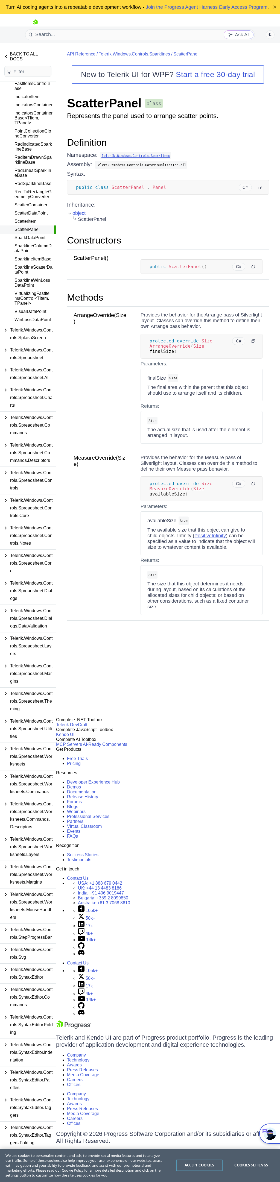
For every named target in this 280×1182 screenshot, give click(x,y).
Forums (74, 801)
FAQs (72, 836)
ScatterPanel (27, 229)
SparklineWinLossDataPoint (32, 283)
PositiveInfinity (210, 535)
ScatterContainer (30, 205)
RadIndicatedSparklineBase (33, 146)
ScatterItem (25, 221)
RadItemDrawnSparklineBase (33, 160)
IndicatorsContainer (33, 104)
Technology (78, 1060)
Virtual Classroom (84, 826)
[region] (140, 1165)
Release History (82, 796)
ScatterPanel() (91, 258)
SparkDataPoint (29, 237)
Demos (74, 787)
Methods (85, 297)
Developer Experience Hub (93, 782)
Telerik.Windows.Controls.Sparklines (134, 54)
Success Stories (82, 854)
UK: (100, 888)
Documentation (82, 792)
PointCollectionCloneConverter (32, 133)
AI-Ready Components (105, 744)
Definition (87, 142)
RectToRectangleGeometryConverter (32, 194)
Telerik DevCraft (71, 724)
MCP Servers (69, 744)
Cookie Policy (72, 1170)
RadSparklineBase (32, 183)
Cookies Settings (251, 1165)
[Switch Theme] (270, 34)
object (79, 213)
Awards (74, 1065)
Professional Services (88, 816)
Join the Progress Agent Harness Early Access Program (206, 7)
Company (76, 1055)
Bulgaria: (103, 898)
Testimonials (79, 859)
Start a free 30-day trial (215, 74)
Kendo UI (65, 734)
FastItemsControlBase (32, 86)
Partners (75, 821)
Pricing (74, 763)
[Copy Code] (260, 187)
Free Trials (77, 758)
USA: (100, 883)
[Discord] (81, 953)
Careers (75, 1079)
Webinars (76, 811)
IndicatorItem (26, 96)
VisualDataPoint (30, 311)
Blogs (72, 806)
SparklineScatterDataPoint (33, 269)
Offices (73, 1084)
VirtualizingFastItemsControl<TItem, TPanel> (31, 298)
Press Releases (82, 1069)
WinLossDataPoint (32, 319)
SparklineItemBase (32, 259)
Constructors (94, 240)
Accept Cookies (199, 1165)
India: (101, 893)
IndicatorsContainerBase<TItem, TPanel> (33, 118)
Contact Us (78, 878)
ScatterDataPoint (31, 213)
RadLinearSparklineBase (32, 173)
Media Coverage (83, 1074)
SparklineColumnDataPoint (33, 248)
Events (73, 831)
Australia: (104, 903)
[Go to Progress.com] (74, 1027)
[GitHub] (81, 947)
